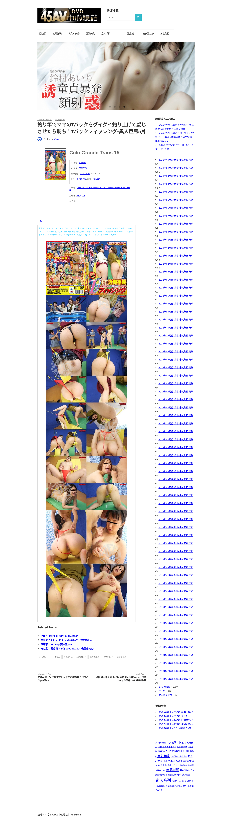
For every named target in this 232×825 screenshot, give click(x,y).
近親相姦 (92, 188)
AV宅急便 (159, 743)
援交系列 (183, 756)
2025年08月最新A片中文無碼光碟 (176, 583)
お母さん (81, 188)
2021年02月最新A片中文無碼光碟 (176, 176)
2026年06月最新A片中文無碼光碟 (176, 663)
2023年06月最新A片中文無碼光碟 (176, 383)
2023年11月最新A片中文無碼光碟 (176, 423)
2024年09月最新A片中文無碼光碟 (176, 503)
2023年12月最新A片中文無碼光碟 (176, 431)
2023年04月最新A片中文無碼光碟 (176, 367)
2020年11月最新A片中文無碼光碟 (176, 160)
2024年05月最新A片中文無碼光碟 (176, 471)
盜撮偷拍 (171, 775)
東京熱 (160, 765)
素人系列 (105, 33)
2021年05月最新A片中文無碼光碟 (176, 200)
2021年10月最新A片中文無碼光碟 (176, 239)
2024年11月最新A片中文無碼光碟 (176, 511)
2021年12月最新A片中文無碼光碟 (176, 248)
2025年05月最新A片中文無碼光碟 (176, 559)
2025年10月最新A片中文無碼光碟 (176, 599)
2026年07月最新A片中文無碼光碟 (176, 671)
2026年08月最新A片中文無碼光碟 (176, 679)
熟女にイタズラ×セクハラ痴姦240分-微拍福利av (67, 640)
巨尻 (87, 188)
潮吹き (114, 188)
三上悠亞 (164, 33)
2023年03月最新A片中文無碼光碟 (176, 359)
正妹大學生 (167, 765)
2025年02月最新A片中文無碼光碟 (176, 535)
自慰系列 (174, 781)
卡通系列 (161, 747)
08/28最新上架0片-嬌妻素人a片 (175, 728)
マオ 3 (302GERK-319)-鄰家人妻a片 (59, 636)
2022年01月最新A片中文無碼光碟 (176, 255)
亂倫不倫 (100, 188)
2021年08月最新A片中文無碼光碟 (176, 223)
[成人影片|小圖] (55, 163)
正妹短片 (175, 765)
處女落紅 (188, 781)
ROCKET (81, 196)
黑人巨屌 (158, 790)
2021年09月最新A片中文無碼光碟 (176, 232)
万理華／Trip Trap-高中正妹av (56, 644)
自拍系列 (181, 781)
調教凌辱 (163, 786)
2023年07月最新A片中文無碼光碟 (176, 391)
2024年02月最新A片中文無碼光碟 (176, 447)
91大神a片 (43, 657)
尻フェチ (107, 188)
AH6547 (96, 179)
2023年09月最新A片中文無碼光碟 (176, 407)
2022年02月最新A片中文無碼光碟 (176, 264)
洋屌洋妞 (183, 765)
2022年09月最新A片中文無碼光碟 (176, 311)
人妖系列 (181, 742)
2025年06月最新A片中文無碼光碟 (176, 567)
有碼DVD (83, 168)
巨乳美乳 (90, 33)
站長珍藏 (187, 775)
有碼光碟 (186, 761)
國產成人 (131, 33)
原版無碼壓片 (182, 746)
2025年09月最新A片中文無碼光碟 (176, 591)
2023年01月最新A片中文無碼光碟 (176, 343)
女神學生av (68, 657)
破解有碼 (179, 775)
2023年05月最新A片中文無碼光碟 (176, 375)
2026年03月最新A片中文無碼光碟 (176, 639)
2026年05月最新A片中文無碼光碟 (176, 655)
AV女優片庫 (60, 119)
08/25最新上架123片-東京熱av (174, 716)
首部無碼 (178, 785)
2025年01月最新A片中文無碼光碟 (176, 527)
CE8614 (82, 163)
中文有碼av (55, 657)
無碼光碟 (57, 33)
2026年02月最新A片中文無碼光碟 (176, 631)
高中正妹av (188, 785)
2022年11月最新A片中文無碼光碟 (176, 327)
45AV (56, 139)
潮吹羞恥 (120, 188)
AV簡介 (40, 221)
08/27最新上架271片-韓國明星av (176, 724)
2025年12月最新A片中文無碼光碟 (176, 615)
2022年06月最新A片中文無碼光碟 (176, 295)
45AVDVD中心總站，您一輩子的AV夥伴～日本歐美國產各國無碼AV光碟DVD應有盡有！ (174, 137)
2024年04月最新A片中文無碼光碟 (176, 463)
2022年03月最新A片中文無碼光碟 (176, 271)
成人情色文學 (165, 695)
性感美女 (175, 756)
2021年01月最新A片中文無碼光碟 (176, 168)
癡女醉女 (163, 775)
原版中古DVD (170, 746)
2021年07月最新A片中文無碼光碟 (176, 216)
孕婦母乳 (178, 751)
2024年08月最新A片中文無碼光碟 (176, 495)
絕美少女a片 (108, 657)
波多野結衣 (148, 33)
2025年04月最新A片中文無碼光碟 (176, 551)
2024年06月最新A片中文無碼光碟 (176, 479)
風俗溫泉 (171, 786)
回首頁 (42, 33)
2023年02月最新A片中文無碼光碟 (176, 351)
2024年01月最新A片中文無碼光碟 (176, 439)
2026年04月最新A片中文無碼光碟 (176, 647)
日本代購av (169, 761)
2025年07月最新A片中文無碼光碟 (176, 575)
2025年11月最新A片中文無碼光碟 (176, 607)
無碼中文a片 (160, 770)
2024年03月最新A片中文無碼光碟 (176, 455)
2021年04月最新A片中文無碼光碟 (176, 192)
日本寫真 (178, 761)
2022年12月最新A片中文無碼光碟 (176, 335)
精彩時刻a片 (81, 657)
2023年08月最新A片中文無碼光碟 (176, 399)
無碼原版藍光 (186, 770)
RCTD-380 (81, 179)
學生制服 (186, 751)
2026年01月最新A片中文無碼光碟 (176, 623)
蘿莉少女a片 (122, 657)
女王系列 (171, 751)
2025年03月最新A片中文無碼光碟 (176, 543)
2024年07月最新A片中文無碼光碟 (176, 487)
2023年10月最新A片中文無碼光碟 (176, 415)
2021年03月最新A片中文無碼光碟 (176, 184)
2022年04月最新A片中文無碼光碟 (176, 279)
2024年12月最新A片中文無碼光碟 (176, 519)
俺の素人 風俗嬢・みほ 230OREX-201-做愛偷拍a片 (68, 648)
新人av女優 (73, 33)
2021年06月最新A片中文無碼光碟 (176, 208)
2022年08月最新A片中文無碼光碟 (176, 303)
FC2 (119, 33)
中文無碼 (171, 742)
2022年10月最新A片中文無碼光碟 (176, 319)
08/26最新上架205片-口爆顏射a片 (176, 720)
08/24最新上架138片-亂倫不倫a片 (176, 712)
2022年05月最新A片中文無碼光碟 (176, 287)
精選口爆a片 (95, 657)
